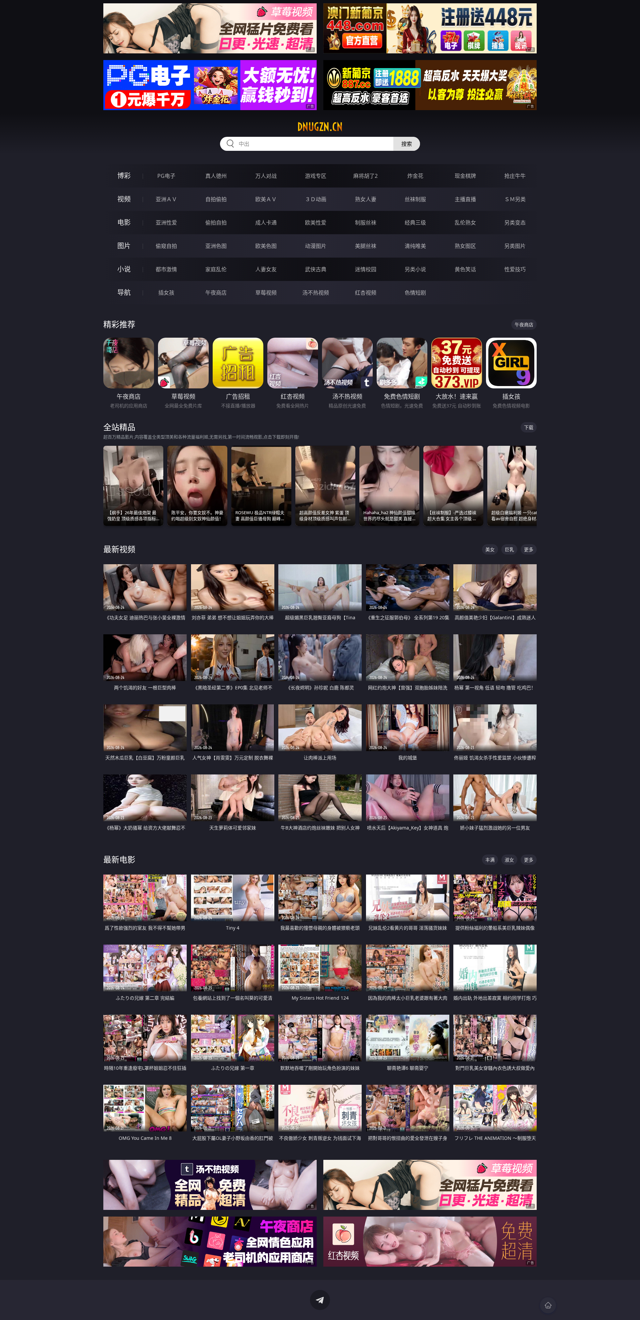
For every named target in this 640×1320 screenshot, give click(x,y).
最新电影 (119, 859)
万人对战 (266, 176)
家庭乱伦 (216, 269)
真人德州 (216, 176)
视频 (124, 199)
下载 (528, 427)
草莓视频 (266, 292)
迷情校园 (365, 269)
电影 (124, 222)
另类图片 (515, 246)
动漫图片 (315, 246)
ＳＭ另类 (515, 199)
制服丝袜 (365, 222)
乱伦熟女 (465, 222)
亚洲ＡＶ (166, 199)
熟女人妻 (365, 199)
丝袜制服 (415, 199)
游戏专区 (315, 176)
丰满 (490, 860)
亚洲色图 (216, 246)
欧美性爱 (315, 222)
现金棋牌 (465, 176)
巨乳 (509, 549)
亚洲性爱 (166, 222)
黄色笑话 (465, 269)
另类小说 (415, 269)
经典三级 (415, 222)
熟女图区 (465, 246)
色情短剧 (415, 292)
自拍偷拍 (216, 199)
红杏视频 (365, 292)
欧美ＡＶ (266, 199)
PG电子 (166, 176)
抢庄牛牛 (515, 176)
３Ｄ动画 (315, 199)
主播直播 (465, 199)
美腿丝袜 (365, 246)
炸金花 (415, 176)
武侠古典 (315, 269)
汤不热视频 (315, 292)
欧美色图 (266, 246)
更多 (528, 549)
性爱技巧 (515, 269)
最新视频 (119, 549)
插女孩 (166, 292)
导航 (124, 292)
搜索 (406, 143)
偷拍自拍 (216, 222)
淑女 (509, 860)
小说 (124, 269)
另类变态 (515, 222)
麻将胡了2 (365, 176)
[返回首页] (548, 1305)
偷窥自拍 (166, 246)
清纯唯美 (415, 246)
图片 (124, 245)
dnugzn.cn (320, 126)
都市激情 (166, 269)
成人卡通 (266, 222)
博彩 (124, 175)
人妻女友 (266, 269)
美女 (490, 549)
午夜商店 (216, 292)
